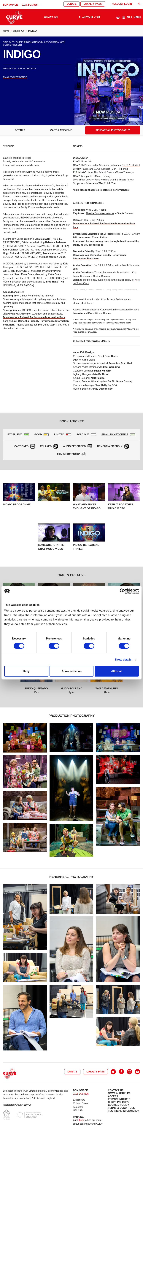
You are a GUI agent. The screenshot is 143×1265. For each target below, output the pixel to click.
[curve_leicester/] (129, 1071)
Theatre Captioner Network (100, 213)
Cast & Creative (61, 130)
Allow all (116, 671)
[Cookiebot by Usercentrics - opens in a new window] (122, 591)
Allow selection (72, 671)
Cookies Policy (118, 1105)
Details (20, 130)
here (81, 1120)
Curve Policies (118, 1102)
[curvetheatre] (137, 1071)
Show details (123, 659)
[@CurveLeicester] (113, 1071)
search (139, 4)
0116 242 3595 (29, 4)
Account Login (122, 3)
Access (113, 1096)
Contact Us (115, 1090)
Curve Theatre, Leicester (83, 290)
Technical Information (123, 1111)
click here (86, 303)
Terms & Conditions (121, 1108)
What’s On (18, 30)
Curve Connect (102, 168)
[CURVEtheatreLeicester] (121, 1071)
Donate (72, 3)
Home (6, 30)
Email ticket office (15, 77)
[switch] (54, 646)
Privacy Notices (119, 1099)
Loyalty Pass (93, 3)
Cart (118, 17)
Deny (26, 671)
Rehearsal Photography (113, 130)
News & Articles (119, 1093)
